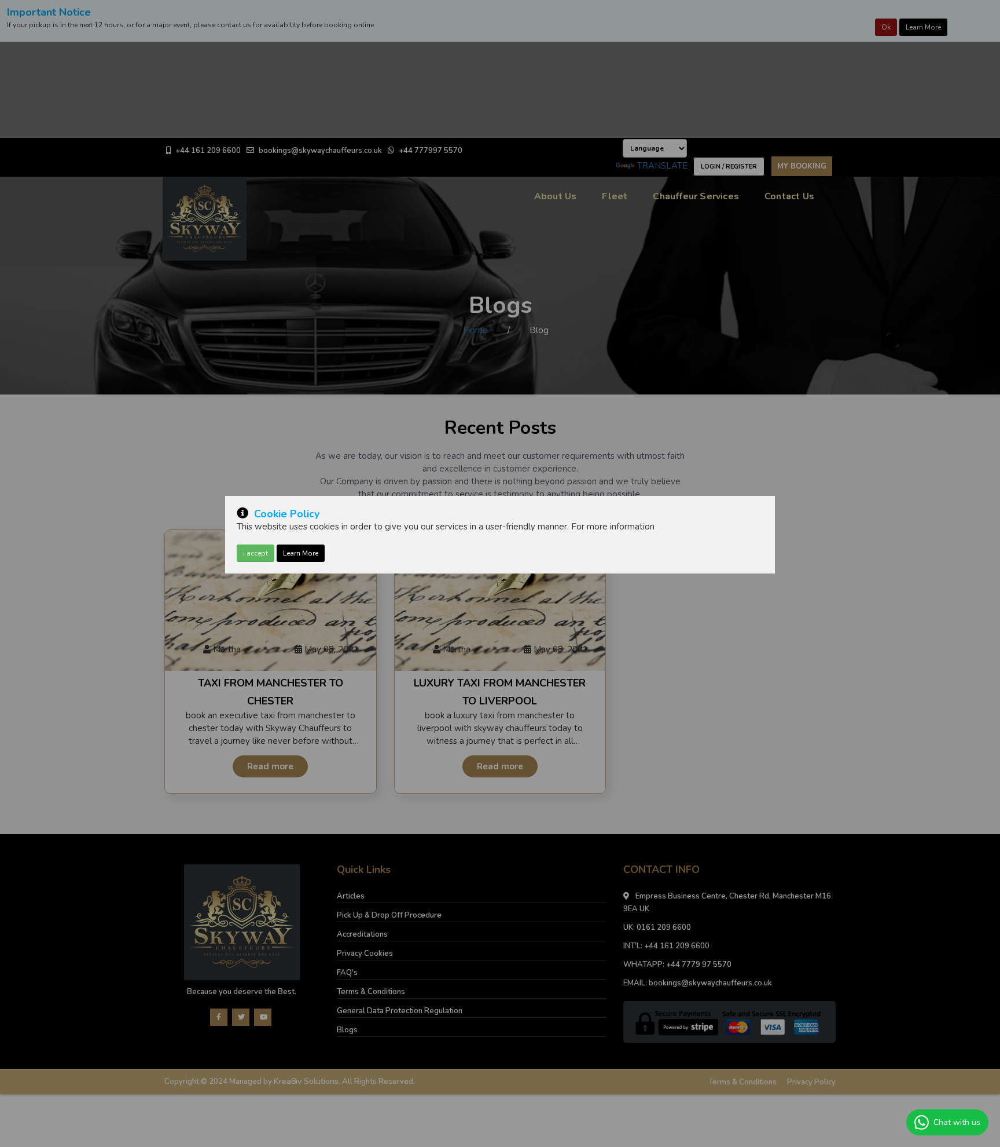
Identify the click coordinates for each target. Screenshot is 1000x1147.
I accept (255, 553)
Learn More (300, 553)
